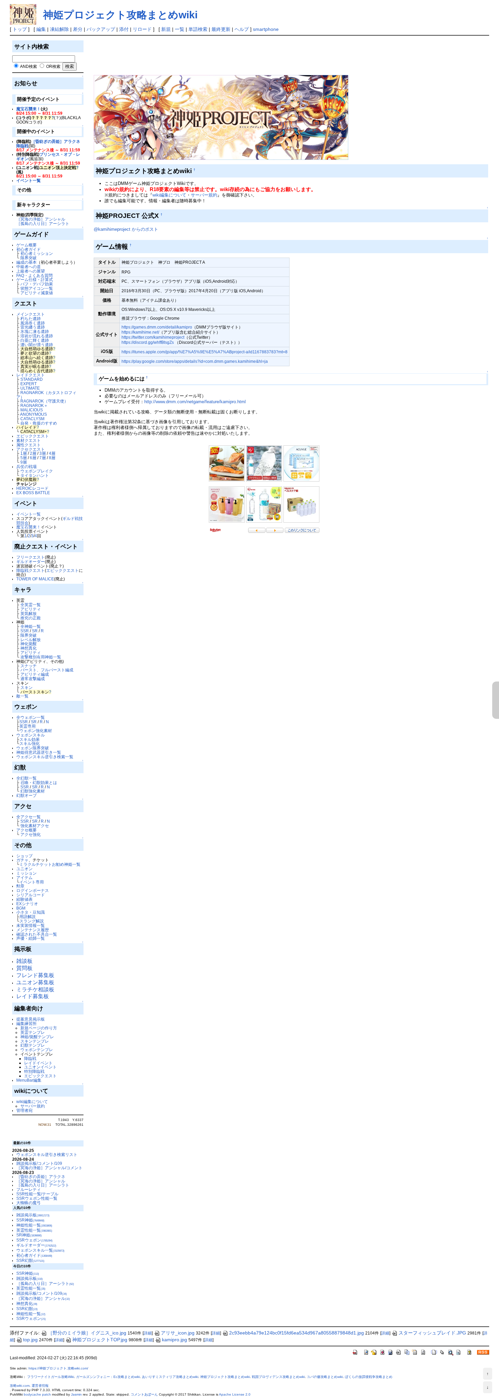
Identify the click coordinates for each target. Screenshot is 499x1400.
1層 (23, 453)
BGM (20, 908)
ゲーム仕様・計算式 (34, 279)
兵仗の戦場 (26, 466)
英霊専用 (27, 726)
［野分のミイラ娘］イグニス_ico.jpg (87, 1333)
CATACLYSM (32, 418)
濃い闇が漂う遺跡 (36, 344)
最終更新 (220, 29)
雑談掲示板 (33, 1215)
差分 (77, 29)
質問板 (24, 968)
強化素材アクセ (34, 825)
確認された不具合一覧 (36, 934)
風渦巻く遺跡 (32, 323)
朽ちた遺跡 (30, 318)
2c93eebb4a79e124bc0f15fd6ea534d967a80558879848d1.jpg (296, 1333)
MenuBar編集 (28, 1080)
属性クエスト (28, 445)
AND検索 (28, 66)
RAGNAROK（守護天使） (44, 401)
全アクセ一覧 (28, 817)
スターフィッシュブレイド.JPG (432, 1333)
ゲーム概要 (26, 245)
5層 (23, 457)
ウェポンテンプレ (36, 1049)
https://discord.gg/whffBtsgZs (148, 342)
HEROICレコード (32, 488)
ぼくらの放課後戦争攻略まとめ (368, 1377)
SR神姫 (29, 1235)
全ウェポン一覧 (30, 717)
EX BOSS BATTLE (33, 492)
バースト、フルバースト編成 (46, 670)
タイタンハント (34, 475)
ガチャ (22, 860)
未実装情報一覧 (30, 925)
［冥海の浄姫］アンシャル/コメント (49, 1167)
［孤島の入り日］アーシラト (42, 223)
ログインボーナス (32, 890)
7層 (42, 457)
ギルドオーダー (30, 561)
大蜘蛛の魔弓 (28, 1202)
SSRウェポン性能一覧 (36, 1198)
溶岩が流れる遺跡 (36, 336)
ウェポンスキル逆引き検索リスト (46, 1154)
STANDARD (31, 379)
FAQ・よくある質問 (34, 275)
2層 (33, 453)
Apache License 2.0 (235, 1394)
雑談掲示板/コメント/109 (39, 1163)
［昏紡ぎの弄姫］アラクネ (40, 1176)
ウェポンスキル (30, 735)
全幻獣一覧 (26, 778)
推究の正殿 (30, 618)
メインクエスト (30, 314)
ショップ (24, 856)
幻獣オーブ (26, 795)
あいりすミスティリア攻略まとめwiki (170, 1377)
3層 (42, 453)
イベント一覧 (28, 180)
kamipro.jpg (174, 1339)
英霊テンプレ (32, 1032)
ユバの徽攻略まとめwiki (325, 1377)
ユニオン (24, 868)
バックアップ (101, 29)
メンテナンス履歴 (32, 930)
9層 (23, 462)
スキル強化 (29, 743)
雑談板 (24, 961)
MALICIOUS (31, 410)
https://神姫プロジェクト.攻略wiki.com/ (58, 1368)
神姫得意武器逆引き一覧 (38, 752)
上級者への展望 (30, 271)
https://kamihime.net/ (140, 332)
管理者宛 (24, 1110)
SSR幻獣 (30, 1260)
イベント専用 (31, 882)
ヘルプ (242, 29)
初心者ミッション (36, 253)
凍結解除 (59, 29)
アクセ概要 (26, 830)
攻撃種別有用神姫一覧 (40, 657)
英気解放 (28, 613)
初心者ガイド (28, 249)
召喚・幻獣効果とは (38, 782)
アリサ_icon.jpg (178, 1333)
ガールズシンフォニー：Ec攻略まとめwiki (108, 1377)
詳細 (148, 1333)
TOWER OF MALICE (35, 579)
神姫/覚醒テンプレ (37, 1036)
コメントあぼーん (144, 1394)
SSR (24, 631)
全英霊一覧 (30, 604)
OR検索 (53, 66)
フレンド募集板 (35, 975)
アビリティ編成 (34, 674)
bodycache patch (37, 1394)
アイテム (24, 877)
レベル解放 (30, 639)
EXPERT (28, 383)
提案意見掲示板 (30, 1019)
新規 (166, 29)
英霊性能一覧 (34, 1230)
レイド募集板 (32, 996)
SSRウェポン (34, 1240)
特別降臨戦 (34, 1071)
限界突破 (28, 258)
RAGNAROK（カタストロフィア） (46, 394)
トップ (20, 29)
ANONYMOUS (33, 414)
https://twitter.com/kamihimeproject (153, 337)
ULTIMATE (30, 388)
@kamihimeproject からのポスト (126, 229)
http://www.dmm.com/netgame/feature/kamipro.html (195, 401)
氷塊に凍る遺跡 (34, 331)
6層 (33, 457)
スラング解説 (31, 921)
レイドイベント (38, 1063)
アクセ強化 (30, 834)
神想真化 (28, 648)
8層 (52, 457)
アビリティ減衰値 (36, 293)
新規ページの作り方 (38, 1028)
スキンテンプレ (34, 1041)
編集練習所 (26, 1023)
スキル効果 (29, 739)
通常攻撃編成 (32, 678)
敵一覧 (22, 696)
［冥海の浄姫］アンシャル (40, 219)
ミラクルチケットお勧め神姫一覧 (49, 864)
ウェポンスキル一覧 (40, 1250)
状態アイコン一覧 (36, 288)
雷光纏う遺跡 (32, 327)
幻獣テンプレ (32, 1045)
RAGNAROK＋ (34, 405)
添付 (124, 29)
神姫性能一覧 (34, 1225)
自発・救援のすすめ (38, 423)
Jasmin (76, 1394)
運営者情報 (40, 1385)
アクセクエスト (30, 449)
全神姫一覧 (30, 626)
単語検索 (197, 29)
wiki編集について (32, 1101)
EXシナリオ (27, 903)
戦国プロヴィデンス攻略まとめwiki (278, 1377)
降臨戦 (30, 1058)
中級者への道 (28, 266)
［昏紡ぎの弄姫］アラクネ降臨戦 (48, 143)
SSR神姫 (30, 1220)
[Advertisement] (217, 54)
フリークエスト (30, 557)
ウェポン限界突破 (32, 748)
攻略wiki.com (20, 1385)
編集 (41, 29)
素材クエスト (28, 440)
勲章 (20, 886)
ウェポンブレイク (36, 471)
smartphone (266, 29)
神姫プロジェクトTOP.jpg (99, 1339)
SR (35, 631)
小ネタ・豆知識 (30, 912)
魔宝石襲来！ (28, 109)
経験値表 (24, 899)
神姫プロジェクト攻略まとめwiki (120, 14)
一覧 (179, 29)
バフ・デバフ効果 (36, 284)
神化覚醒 (28, 643)
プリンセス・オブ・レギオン (48, 156)
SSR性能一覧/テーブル (37, 1194)
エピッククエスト (32, 436)
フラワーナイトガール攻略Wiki (50, 1377)
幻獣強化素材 (32, 791)
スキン (26, 687)
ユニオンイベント (40, 1067)
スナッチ (28, 666)
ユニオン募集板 (35, 982)
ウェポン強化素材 (35, 730)
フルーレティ (28, 1189)
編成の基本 (26, 262)
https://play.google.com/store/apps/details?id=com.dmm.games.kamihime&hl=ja (195, 361)
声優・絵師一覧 (30, 938)
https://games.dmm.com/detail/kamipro (157, 327)
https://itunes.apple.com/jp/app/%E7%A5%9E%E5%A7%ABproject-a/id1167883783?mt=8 (205, 352)
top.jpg (30, 1339)
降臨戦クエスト (30, 570)
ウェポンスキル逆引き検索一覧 (44, 756)
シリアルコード (30, 895)
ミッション (26, 873)
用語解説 (27, 916)
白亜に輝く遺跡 (34, 340)
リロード (142, 29)
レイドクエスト (30, 375)
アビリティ (30, 609)
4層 (52, 453)
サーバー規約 (32, 1106)
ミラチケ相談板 (35, 989)
